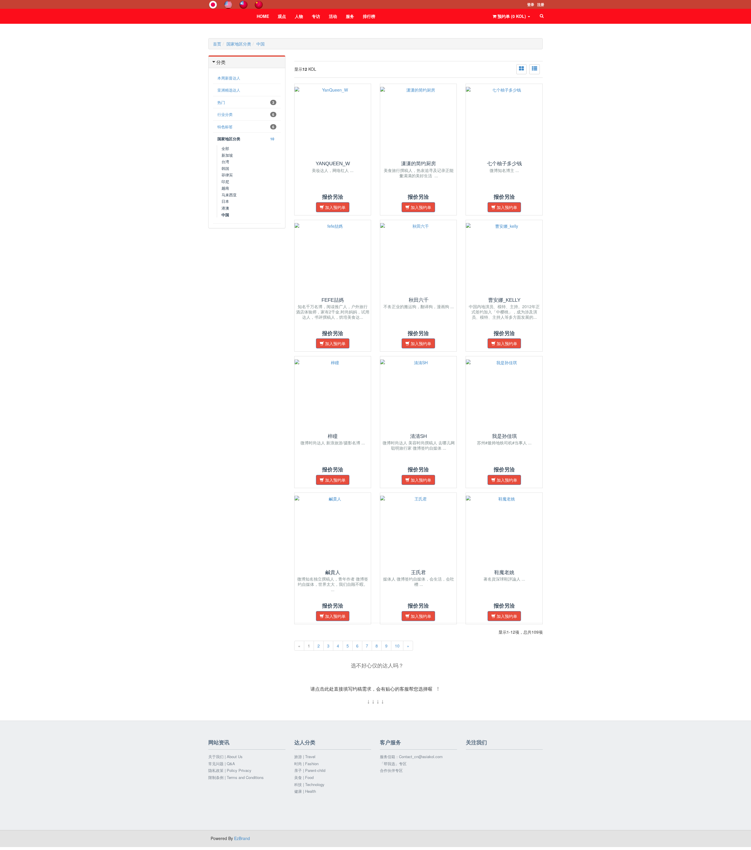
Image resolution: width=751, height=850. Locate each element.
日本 (225, 201)
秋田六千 (419, 300)
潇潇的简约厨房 (418, 163)
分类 (221, 62)
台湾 (225, 161)
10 (397, 646)
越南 (225, 188)
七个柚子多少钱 (504, 163)
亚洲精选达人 (228, 90)
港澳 (225, 208)
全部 (225, 148)
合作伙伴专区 (391, 770)
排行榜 (369, 16)
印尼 (225, 181)
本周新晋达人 (228, 78)
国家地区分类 (238, 44)
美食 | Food (304, 777)
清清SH (418, 436)
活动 (333, 16)
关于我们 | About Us (225, 756)
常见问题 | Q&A (221, 763)
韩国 (225, 168)
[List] (534, 69)
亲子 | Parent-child (309, 770)
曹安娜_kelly (504, 300)
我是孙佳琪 (504, 436)
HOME (263, 16)
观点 (282, 16)
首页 (217, 44)
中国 (260, 44)
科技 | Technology (309, 784)
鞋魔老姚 (504, 572)
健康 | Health (305, 791)
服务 (350, 16)
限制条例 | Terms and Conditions (236, 777)
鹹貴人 (332, 572)
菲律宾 (227, 175)
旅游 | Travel (304, 756)
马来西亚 (229, 195)
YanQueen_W (333, 163)
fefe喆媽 (333, 300)
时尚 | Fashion (306, 763)
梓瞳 (333, 436)
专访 (316, 16)
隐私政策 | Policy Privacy (229, 770)
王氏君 (418, 572)
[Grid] (521, 69)
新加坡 (227, 155)
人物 (299, 16)
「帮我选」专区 (393, 763)
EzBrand (242, 838)
